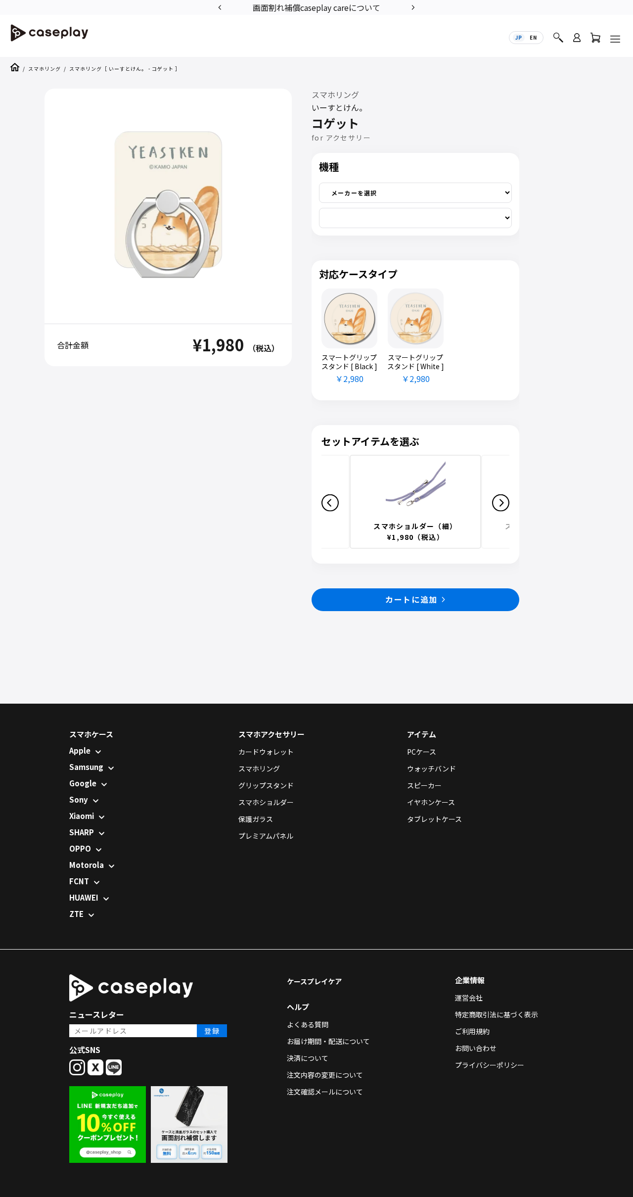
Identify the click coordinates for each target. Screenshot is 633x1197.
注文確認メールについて (325, 1092)
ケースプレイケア (314, 981)
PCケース (421, 752)
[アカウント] (577, 42)
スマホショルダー (266, 802)
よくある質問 (307, 1024)
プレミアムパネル (265, 836)
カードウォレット (266, 752)
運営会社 (469, 998)
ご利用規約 (472, 1031)
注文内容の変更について (325, 1075)
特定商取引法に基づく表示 (496, 1014)
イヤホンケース (431, 802)
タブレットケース (434, 819)
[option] (316, 6)
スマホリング (44, 68)
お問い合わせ (476, 1048)
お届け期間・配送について (328, 1041)
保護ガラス (255, 819)
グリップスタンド (266, 785)
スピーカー (424, 785)
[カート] (595, 40)
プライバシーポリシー (489, 1065)
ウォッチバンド (431, 768)
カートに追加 (411, 599)
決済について (307, 1058)
